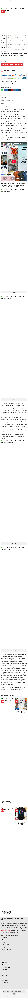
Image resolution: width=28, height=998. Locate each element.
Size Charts (5, 980)
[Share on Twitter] (7, 90)
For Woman (5, 962)
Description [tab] (4, 97)
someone (9, 408)
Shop (3, 977)
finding (13, 111)
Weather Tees (8, 87)
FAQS (3, 947)
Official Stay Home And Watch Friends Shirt (7, 912)
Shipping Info (5, 982)
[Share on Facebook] (5, 90)
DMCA (3, 942)
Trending (7, 51)
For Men (4, 960)
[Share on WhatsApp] (2, 90)
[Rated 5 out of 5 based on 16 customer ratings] (14, 59)
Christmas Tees (6, 967)
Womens (14, 81)
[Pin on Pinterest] (12, 90)
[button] (2, 2)
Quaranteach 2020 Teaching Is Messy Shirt (21, 712)
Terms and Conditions (7, 949)
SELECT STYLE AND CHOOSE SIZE (12, 64)
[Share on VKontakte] (14, 90)
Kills (4, 83)
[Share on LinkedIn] (17, 90)
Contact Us (4, 952)
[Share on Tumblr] (19, 90)
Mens (11, 81)
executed (22, 654)
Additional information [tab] (7, 100)
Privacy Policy (5, 944)
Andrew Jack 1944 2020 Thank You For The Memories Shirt (21, 822)
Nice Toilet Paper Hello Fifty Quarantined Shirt (7, 802)
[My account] (26, 2)
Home (2, 51)
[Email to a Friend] (9, 90)
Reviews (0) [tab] (4, 106)
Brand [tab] (2, 103)
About (3, 940)
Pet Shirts (4, 969)
